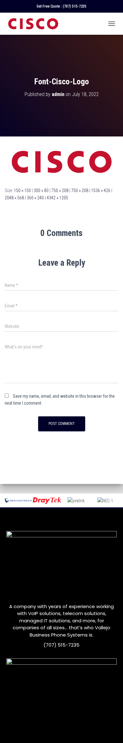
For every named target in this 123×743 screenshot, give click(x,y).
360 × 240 (35, 197)
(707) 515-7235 (74, 6)
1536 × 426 (100, 190)
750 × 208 (59, 190)
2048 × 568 (14, 197)
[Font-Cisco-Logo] (61, 161)
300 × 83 (41, 190)
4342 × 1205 (57, 197)
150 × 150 (22, 190)
